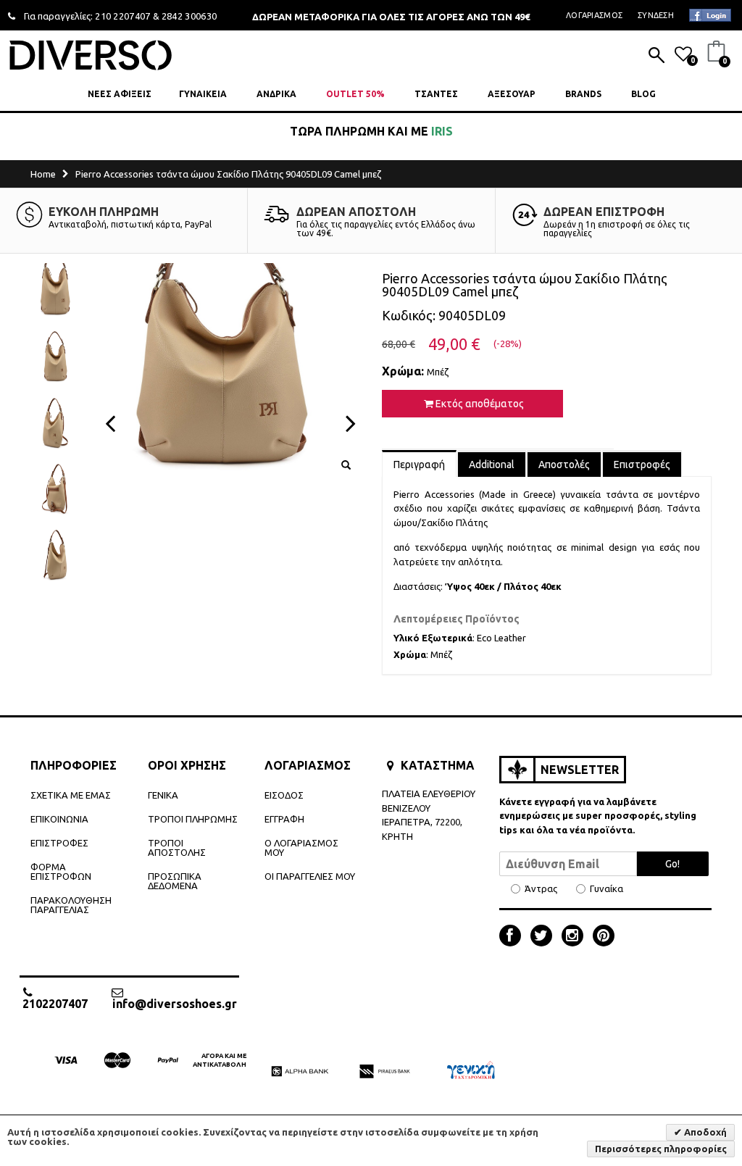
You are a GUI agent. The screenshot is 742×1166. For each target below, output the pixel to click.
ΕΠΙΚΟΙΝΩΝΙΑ (59, 819)
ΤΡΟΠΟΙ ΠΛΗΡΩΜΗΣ (193, 819)
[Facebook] (513, 937)
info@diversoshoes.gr (174, 1003)
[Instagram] (576, 937)
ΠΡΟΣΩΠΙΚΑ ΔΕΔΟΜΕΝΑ (174, 881)
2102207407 (55, 1003)
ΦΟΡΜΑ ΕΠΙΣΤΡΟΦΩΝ (60, 871)
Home (43, 174)
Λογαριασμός (594, 15)
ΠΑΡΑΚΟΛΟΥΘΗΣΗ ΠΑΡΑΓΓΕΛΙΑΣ (71, 905)
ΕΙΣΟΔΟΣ (284, 795)
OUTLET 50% (355, 94)
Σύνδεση (656, 15)
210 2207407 (123, 16)
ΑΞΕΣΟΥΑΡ (511, 94)
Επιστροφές (642, 464)
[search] (656, 56)
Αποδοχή (704, 1132)
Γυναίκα (606, 889)
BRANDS (583, 94)
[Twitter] (544, 937)
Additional (491, 464)
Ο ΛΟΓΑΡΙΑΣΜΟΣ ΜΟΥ (301, 847)
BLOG (643, 94)
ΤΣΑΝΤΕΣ (436, 94)
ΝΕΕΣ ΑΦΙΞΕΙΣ (119, 94)
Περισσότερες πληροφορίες (661, 1149)
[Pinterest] (603, 937)
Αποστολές (564, 464)
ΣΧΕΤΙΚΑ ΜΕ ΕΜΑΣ (70, 795)
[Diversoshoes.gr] (90, 54)
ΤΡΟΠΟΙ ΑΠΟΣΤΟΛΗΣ (177, 847)
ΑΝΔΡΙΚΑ (276, 94)
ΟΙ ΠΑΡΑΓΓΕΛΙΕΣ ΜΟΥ (309, 876)
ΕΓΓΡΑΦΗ (284, 819)
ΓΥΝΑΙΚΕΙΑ (203, 94)
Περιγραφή (419, 464)
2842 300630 (189, 16)
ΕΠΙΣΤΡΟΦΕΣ (59, 843)
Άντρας (541, 889)
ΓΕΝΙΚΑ (163, 795)
